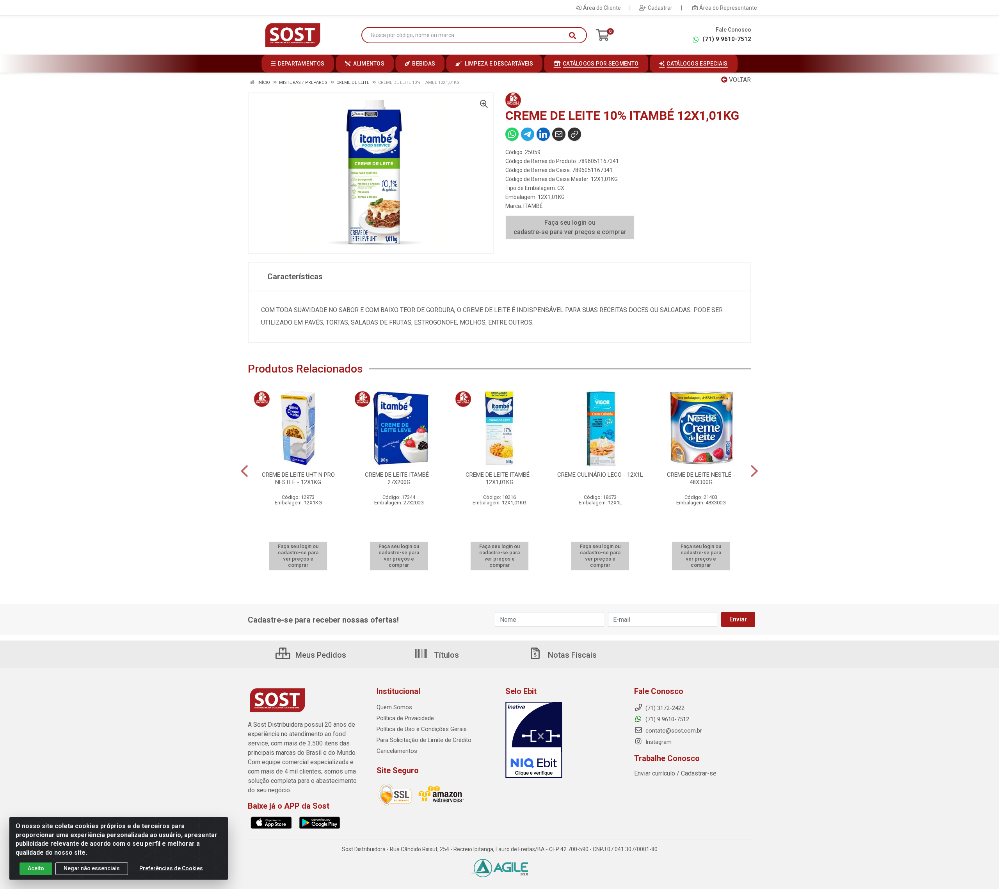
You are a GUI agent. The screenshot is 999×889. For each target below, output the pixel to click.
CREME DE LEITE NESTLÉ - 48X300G (701, 478)
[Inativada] (563, 740)
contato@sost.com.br (673, 730)
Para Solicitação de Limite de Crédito (424, 739)
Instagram (658, 741)
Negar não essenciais (92, 868)
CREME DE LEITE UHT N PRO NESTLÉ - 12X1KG (298, 478)
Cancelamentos (397, 750)
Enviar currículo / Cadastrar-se (675, 773)
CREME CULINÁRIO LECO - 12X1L (600, 474)
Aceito (36, 868)
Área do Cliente (602, 8)
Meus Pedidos (319, 655)
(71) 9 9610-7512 (726, 39)
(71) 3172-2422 (664, 708)
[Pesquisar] (572, 35)
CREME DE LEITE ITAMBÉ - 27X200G (399, 478)
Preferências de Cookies (171, 868)
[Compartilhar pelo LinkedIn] (543, 134)
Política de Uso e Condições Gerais (422, 729)
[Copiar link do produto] (574, 134)
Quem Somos (394, 707)
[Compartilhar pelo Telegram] (527, 134)
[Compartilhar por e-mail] (558, 134)
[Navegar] (244, 471)
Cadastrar (660, 8)
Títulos (445, 655)
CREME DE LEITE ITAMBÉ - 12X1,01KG (499, 478)
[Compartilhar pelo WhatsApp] (512, 134)
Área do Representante (728, 8)
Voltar (739, 79)
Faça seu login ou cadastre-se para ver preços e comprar (570, 227)
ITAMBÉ (533, 206)
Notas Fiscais (571, 655)
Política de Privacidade (405, 718)
